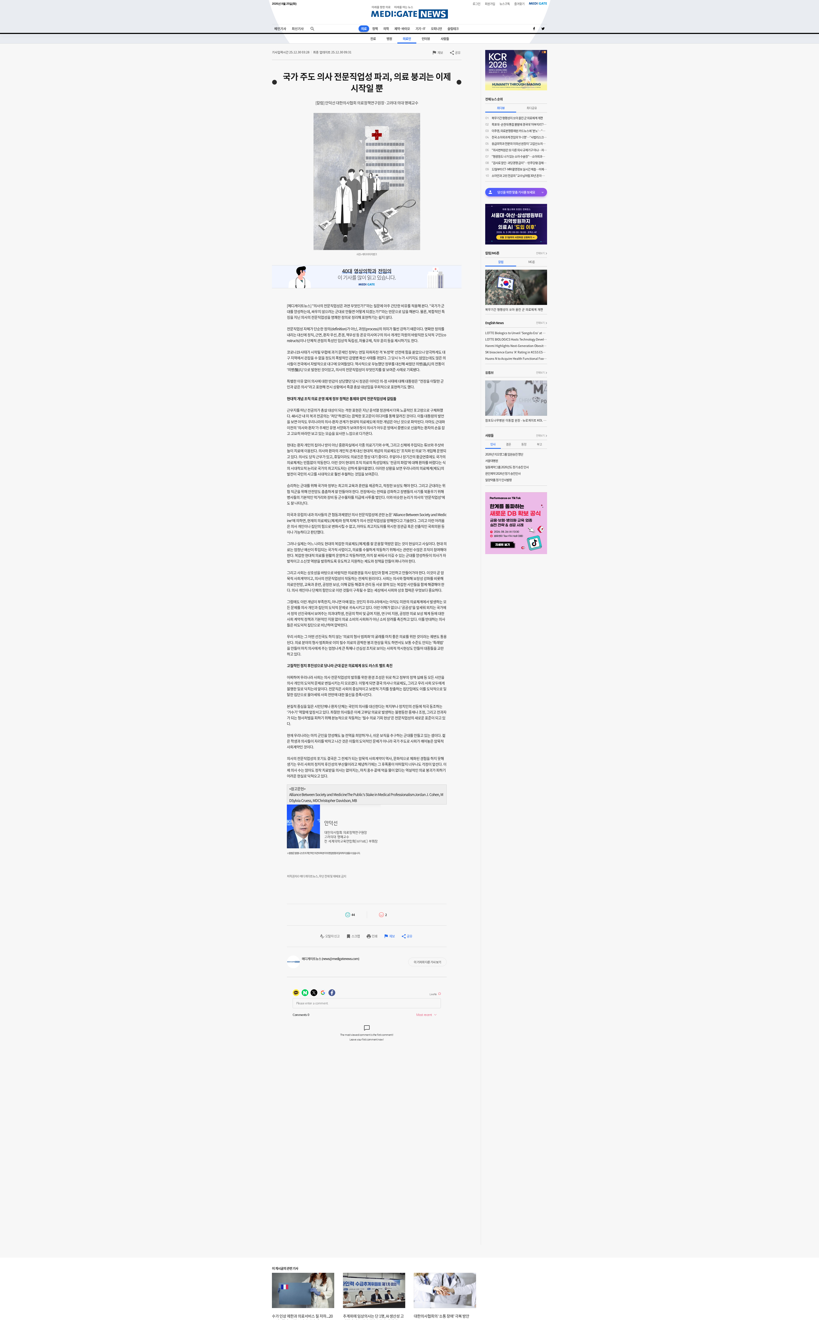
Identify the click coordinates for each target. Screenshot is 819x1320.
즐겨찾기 (519, 3)
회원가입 (490, 3)
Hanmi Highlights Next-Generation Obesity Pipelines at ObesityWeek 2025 (516, 346)
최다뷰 (501, 108)
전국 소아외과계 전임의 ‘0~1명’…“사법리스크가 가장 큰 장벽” (519, 137)
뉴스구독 (505, 3)
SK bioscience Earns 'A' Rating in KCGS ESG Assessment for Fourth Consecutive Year (516, 352)
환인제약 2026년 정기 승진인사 (503, 473)
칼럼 (500, 262)
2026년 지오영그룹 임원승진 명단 (504, 454)
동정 (523, 444)
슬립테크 (453, 28)
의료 (364, 28)
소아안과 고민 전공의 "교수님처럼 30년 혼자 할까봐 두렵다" (519, 175)
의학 (386, 28)
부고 (539, 444)
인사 (492, 444)
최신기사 (298, 28)
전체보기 (540, 253)
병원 (389, 38)
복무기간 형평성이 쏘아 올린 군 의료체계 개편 (517, 118)
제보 (440, 52)
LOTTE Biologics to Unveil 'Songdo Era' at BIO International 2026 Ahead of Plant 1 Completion (516, 333)
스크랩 (355, 936)
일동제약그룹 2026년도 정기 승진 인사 (507, 467)
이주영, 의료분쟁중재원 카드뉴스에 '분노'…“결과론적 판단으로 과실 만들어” (519, 131)
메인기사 (280, 28)
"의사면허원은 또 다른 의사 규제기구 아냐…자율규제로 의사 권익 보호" (519, 150)
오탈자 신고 (332, 936)
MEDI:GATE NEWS (409, 12)
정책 (375, 28)
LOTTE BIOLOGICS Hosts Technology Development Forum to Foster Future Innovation (516, 339)
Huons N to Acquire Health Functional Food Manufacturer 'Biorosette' (516, 358)
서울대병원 (491, 460)
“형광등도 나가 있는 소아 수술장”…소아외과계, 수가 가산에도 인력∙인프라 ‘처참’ (519, 156)
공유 (457, 52)
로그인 (476, 3)
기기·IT (420, 28)
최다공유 (532, 108)
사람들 (445, 38)
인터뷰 (426, 38)
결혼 (508, 444)
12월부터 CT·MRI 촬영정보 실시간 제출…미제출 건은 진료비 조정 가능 (519, 169)
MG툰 (531, 262)
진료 (373, 38)
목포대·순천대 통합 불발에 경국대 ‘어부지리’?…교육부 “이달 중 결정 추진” (519, 124)
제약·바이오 (402, 28)
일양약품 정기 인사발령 (498, 480)
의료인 (407, 38)
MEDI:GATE (538, 3)
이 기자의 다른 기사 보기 (427, 962)
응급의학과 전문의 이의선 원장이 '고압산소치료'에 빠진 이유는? (519, 143)
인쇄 (374, 936)
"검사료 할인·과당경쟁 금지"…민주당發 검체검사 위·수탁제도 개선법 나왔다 (519, 163)
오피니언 (436, 28)
